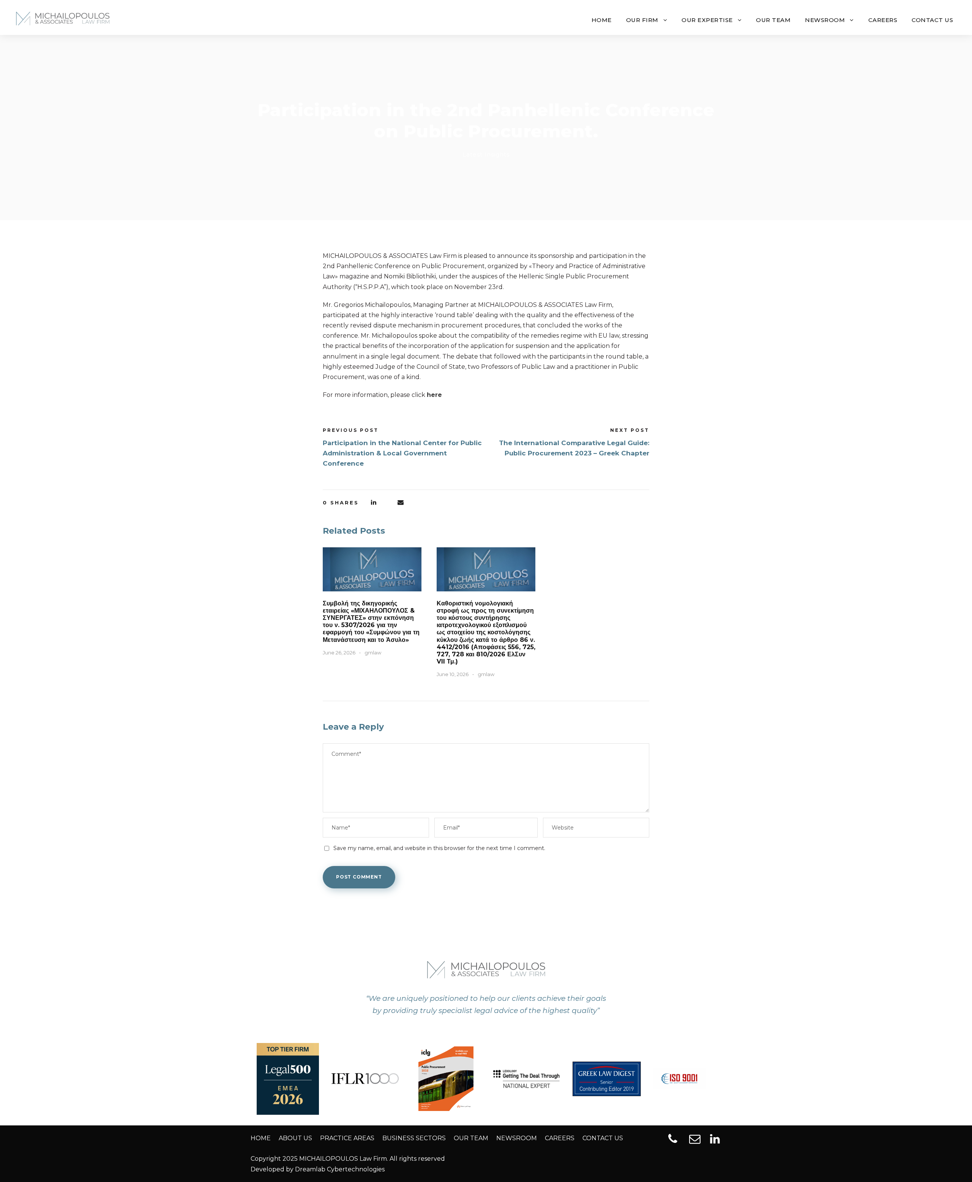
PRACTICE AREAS (347, 1138)
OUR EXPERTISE (707, 20)
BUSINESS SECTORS (414, 1138)
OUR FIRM (642, 20)
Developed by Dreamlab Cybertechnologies (318, 1169)
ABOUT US (295, 1138)
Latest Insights (486, 154)
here (434, 394)
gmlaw (372, 652)
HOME (602, 20)
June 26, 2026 (339, 652)
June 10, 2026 (453, 674)
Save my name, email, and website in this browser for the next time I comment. (439, 848)
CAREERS (883, 20)
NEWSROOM (825, 20)
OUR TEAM (773, 20)
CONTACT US (932, 20)
